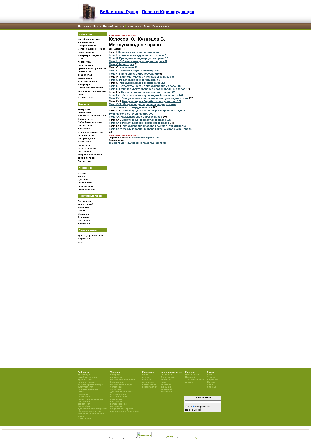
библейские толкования (92, 115)
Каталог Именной (103, 26)
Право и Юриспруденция (168, 11)
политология (85, 65)
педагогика (84, 61)
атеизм (82, 173)
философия (85, 78)
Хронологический (194, 379)
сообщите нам (197, 438)
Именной (190, 377)
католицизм (85, 182)
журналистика (86, 42)
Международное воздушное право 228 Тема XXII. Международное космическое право (140, 121)
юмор (81, 94)
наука (81, 58)
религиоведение (87, 148)
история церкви (87, 138)
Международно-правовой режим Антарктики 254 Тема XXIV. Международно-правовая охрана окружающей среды (150, 127)
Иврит (81, 210)
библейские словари (90, 122)
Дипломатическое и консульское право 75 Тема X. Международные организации (142, 78)
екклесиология (86, 135)
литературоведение (89, 55)
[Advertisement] (92, 298)
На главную (84, 26)
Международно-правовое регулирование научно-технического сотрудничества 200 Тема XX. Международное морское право (147, 113)
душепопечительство (90, 132)
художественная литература (92, 408)
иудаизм (83, 179)
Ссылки (211, 382)
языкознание (85, 97)
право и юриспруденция (92, 68)
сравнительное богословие (124, 411)
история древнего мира (91, 48)
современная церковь (90, 154)
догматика (84, 128)
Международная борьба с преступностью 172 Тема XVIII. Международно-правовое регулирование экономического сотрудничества (145, 104)
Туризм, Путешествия (90, 235)
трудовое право (158, 142)
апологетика (85, 112)
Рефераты (84, 238)
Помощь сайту (160, 26)
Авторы (119, 26)
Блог (80, 242)
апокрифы (84, 109)
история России (87, 45)
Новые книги (134, 26)
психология (84, 71)
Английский (85, 201)
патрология (84, 145)
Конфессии (85, 167)
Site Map (211, 387)
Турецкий (83, 217)
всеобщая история (89, 39)
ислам (81, 176)
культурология (86, 52)
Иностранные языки (90, 195)
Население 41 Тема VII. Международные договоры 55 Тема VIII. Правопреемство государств (134, 70)
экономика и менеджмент (92, 91)
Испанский (84, 220)
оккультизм (84, 141)
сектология (84, 151)
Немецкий (83, 207)
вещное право (116, 142)
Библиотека (85, 34)
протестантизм (86, 189)
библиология (85, 119)
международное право (137, 142)
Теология (84, 104)
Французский (85, 204)
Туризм (211, 377)
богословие (85, 125)
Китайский (84, 223)
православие (85, 186)
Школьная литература (91, 87)
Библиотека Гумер (119, 11)
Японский (83, 214)
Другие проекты (88, 230)
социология (85, 74)
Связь (146, 26)
